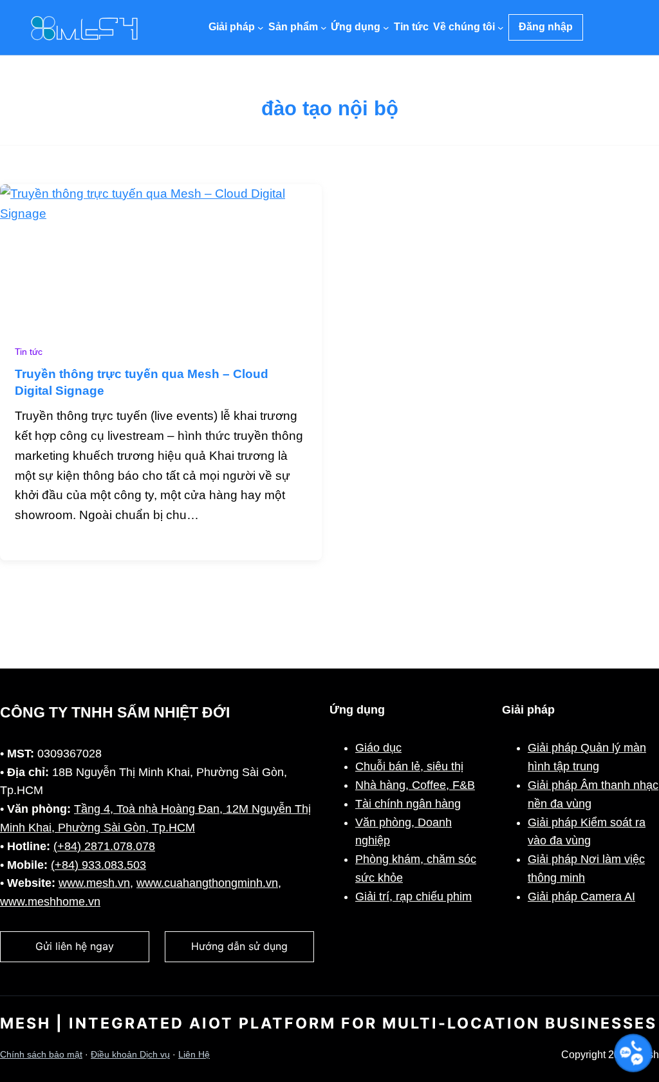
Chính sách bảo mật (41, 1054)
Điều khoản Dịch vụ (130, 1054)
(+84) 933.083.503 (98, 865)
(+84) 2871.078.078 (104, 846)
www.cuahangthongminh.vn (207, 883)
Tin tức (28, 352)
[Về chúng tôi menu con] (500, 27)
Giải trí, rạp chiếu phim (413, 896)
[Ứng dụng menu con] (386, 27)
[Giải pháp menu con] (260, 27)
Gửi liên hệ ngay (74, 946)
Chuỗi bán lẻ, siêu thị (409, 766)
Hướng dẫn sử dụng (239, 946)
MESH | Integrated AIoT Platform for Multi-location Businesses (328, 1023)
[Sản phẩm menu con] (323, 27)
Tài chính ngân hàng (408, 803)
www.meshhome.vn (50, 901)
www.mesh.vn (94, 883)
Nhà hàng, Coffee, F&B (415, 785)
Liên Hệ (194, 1054)
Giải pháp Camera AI (581, 896)
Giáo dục (378, 747)
